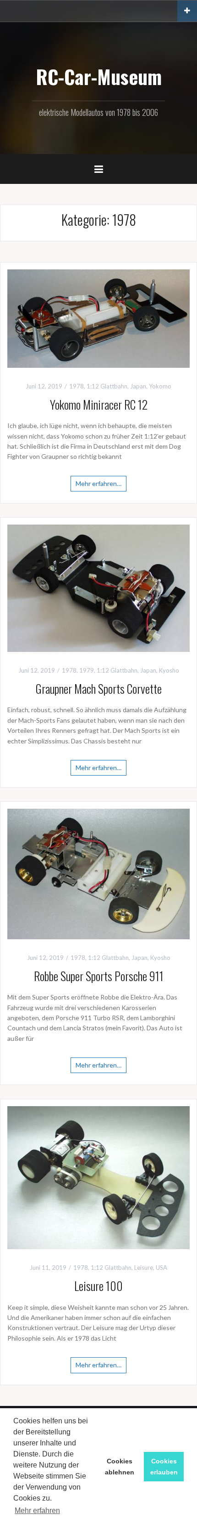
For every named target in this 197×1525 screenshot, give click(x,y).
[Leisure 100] (98, 1177)
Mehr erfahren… (98, 483)
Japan (138, 386)
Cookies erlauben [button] (164, 1466)
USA (161, 1267)
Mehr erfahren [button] (37, 1510)
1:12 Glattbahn (107, 386)
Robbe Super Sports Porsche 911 (99, 976)
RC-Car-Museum (99, 76)
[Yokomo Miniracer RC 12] (98, 318)
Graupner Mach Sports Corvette (99, 688)
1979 (86, 670)
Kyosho (169, 670)
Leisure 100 (98, 1286)
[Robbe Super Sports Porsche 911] (98, 873)
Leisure (143, 1267)
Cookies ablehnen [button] (119, 1466)
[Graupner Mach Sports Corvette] (98, 587)
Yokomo (160, 386)
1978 (76, 386)
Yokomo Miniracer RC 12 (99, 404)
